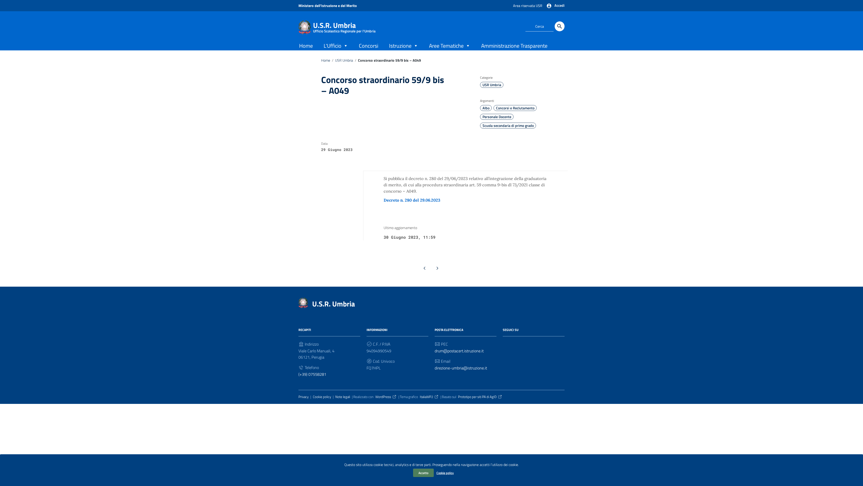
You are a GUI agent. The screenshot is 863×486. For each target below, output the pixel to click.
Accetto (423, 472)
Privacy (303, 396)
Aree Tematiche (446, 46)
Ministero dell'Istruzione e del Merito (327, 5)
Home (306, 46)
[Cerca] (560, 26)
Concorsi (368, 46)
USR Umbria (344, 60)
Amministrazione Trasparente (514, 46)
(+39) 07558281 (312, 374)
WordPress (383, 396)
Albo (486, 108)
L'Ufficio (332, 46)
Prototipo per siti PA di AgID (477, 396)
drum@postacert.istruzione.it (459, 351)
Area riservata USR (527, 5)
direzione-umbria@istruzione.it (461, 368)
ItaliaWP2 (426, 396)
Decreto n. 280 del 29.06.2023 (412, 200)
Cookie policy (445, 472)
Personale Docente (497, 116)
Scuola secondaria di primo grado (508, 125)
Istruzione (400, 46)
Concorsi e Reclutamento (515, 108)
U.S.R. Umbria (344, 26)
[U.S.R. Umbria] (304, 27)
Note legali (342, 396)
